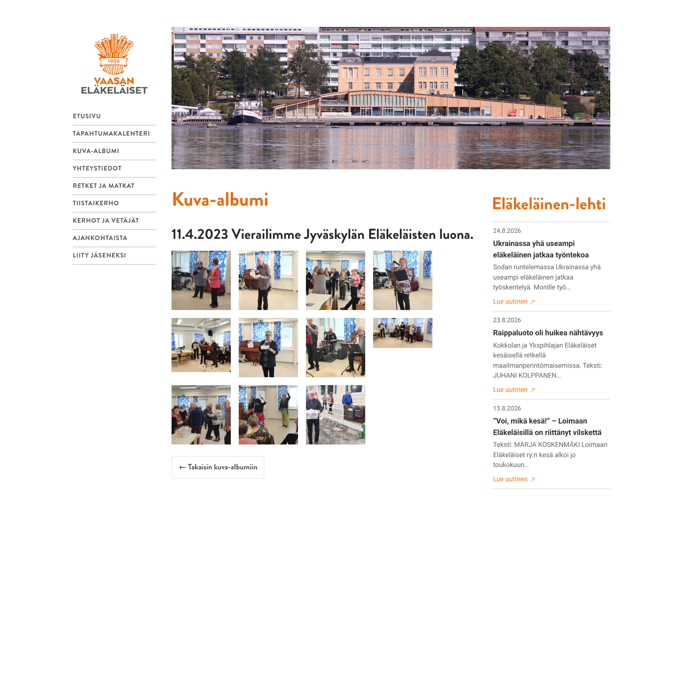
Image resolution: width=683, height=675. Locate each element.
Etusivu (87, 116)
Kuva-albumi (96, 151)
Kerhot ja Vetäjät (106, 220)
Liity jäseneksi (99, 255)
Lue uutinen (510, 302)
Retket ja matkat (104, 186)
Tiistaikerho (96, 203)
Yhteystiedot (97, 168)
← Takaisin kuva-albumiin (218, 467)
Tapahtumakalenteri (111, 133)
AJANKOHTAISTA (100, 238)
